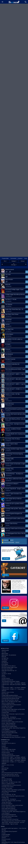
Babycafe (4, 656)
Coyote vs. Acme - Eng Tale (8, 751)
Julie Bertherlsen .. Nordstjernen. (9, 717)
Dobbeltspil (4, 661)
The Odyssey (5, 659)
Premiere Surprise (6, 678)
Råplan (3, 777)
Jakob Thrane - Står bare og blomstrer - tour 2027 (13, 822)
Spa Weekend (5, 662)
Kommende (13, 258)
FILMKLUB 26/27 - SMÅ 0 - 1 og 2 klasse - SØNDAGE (14, 687)
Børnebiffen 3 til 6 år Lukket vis (8, 666)
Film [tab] (5, 261)
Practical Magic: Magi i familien (9, 749)
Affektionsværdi (5, 650)
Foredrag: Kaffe (5, 712)
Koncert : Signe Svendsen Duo (8, 723)
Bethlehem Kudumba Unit (7, 680)
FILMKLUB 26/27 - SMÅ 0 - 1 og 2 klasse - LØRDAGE (13, 683)
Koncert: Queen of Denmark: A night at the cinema (13, 714)
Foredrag (4, 840)
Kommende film (5, 836)
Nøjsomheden (5, 653)
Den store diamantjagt (7, 779)
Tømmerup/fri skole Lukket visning (9, 732)
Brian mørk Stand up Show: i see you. (10, 700)
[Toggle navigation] (25, 2)
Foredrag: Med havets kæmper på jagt (10, 698)
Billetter (16, 591)
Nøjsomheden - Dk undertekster (9, 655)
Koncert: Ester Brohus (7, 734)
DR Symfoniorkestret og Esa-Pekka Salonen (12, 697)
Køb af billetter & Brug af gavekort (9, 831)
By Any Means (5, 664)
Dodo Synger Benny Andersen (8, 725)
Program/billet (5, 258)
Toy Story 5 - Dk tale (6, 673)
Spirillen (3, 675)
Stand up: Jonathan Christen (8, 703)
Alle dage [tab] (13, 264)
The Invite (4, 652)
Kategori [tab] (14, 261)
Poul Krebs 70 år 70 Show (7, 706)
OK (4, 620)
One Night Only (5, 658)
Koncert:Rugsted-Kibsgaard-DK (9, 731)
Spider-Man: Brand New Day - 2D (9, 670)
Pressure (4, 676)
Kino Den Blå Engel (14, 2)
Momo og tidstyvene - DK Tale (8, 794)
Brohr (3, 686)
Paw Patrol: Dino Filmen (7, 669)
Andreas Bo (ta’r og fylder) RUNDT (9, 726)
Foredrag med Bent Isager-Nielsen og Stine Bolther (13, 709)
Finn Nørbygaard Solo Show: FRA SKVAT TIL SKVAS (13, 737)
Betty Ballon (4, 769)
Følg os (5, 607)
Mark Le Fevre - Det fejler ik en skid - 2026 (11, 701)
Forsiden (4, 833)
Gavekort (20, 258)
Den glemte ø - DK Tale (7, 780)
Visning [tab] (22, 261)
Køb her (5, 575)
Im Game (4, 672)
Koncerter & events (6, 839)
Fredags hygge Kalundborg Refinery (10, 695)
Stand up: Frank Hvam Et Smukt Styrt (10, 735)
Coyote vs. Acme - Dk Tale (8, 692)
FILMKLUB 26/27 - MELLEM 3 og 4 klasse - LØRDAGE (14, 684)
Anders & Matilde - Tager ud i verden (10, 824)
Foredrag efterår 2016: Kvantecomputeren (11, 704)
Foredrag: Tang (5, 715)
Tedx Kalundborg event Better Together (11, 681)
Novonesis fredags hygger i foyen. (9, 667)
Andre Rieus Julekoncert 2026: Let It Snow (11, 718)
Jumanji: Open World (6, 802)
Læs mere (6, 558)
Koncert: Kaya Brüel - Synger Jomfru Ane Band (12, 721)
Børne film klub (5, 693)
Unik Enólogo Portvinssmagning (9, 711)
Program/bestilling (6, 834)
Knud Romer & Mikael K (7, 720)
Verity (3, 771)
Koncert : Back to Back (7, 707)
